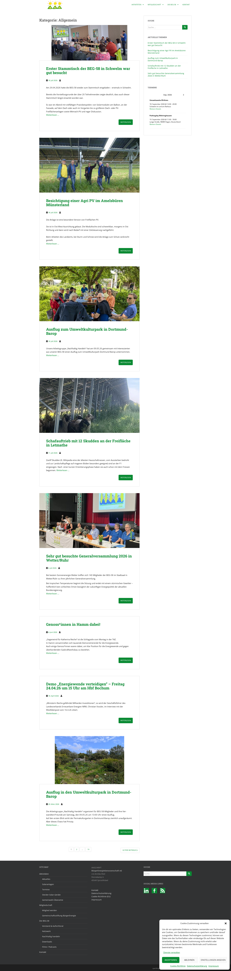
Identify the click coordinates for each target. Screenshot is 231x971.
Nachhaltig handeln (51, 936)
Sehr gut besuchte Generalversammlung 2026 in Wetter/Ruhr (89, 558)
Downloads (47, 941)
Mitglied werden (49, 910)
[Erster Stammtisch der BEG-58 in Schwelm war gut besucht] (89, 42)
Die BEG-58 (172, 4)
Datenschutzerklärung (197, 966)
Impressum (213, 966)
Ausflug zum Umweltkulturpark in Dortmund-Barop (87, 331)
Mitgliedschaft (154, 4)
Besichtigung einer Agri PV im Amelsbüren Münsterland (84, 202)
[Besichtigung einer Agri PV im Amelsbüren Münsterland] (89, 165)
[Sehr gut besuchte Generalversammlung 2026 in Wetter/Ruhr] (89, 520)
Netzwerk (46, 931)
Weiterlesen (125, 122)
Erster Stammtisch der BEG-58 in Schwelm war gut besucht (88, 70)
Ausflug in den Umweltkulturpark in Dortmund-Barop (88, 794)
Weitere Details (155, 109)
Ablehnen (189, 960)
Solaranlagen (48, 884)
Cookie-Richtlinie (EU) (100, 896)
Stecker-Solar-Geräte (51, 894)
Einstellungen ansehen (213, 960)
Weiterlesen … (52, 115)
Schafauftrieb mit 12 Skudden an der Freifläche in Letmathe (88, 443)
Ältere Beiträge (129, 850)
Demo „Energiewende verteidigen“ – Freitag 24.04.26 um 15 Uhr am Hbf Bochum (85, 686)
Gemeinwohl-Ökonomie (52, 900)
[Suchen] (185, 27)
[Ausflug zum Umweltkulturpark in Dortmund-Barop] (89, 293)
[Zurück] (152, 95)
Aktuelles (46, 879)
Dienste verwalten (171, 952)
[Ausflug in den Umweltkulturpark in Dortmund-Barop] (89, 760)
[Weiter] (184, 95)
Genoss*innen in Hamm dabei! (73, 624)
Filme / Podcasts (49, 947)
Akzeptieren (171, 960)
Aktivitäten (136, 4)
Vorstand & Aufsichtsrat (52, 926)
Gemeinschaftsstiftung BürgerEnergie (59, 915)
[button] (225, 923)
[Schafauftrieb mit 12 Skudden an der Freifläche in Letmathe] (89, 405)
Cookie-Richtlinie (178, 966)
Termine (46, 889)
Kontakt (186, 4)
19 (88, 849)
